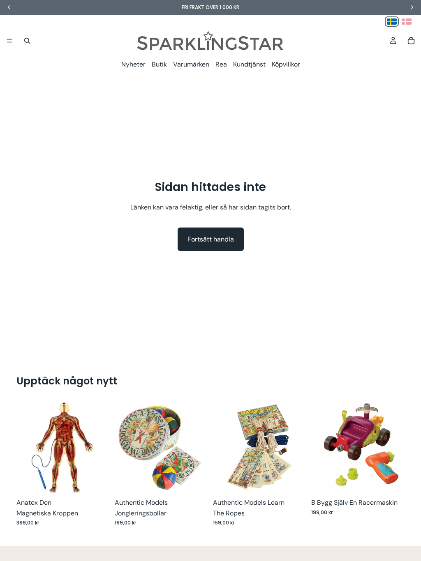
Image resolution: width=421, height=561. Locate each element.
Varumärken (191, 64)
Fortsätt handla (210, 239)
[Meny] (9, 40)
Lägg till (202, 481)
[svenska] (392, 21)
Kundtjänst (249, 64)
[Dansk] (406, 21)
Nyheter (133, 64)
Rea (221, 64)
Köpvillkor (286, 64)
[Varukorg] (411, 41)
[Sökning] (27, 41)
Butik (159, 64)
